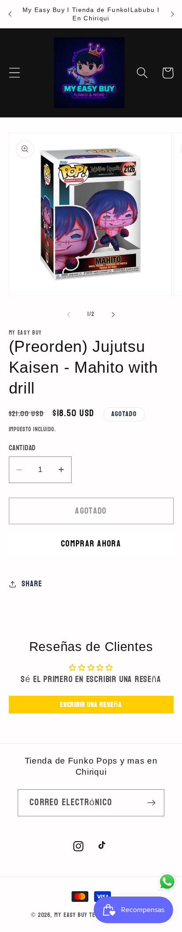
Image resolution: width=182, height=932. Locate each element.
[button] (14, 73)
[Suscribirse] (151, 802)
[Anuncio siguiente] (172, 14)
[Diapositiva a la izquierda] (68, 314)
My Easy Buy (70, 914)
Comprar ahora (91, 543)
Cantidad (22, 448)
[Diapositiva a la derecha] (113, 314)
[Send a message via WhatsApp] (167, 881)
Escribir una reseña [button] (91, 704)
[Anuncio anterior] (9, 14)
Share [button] (32, 584)
